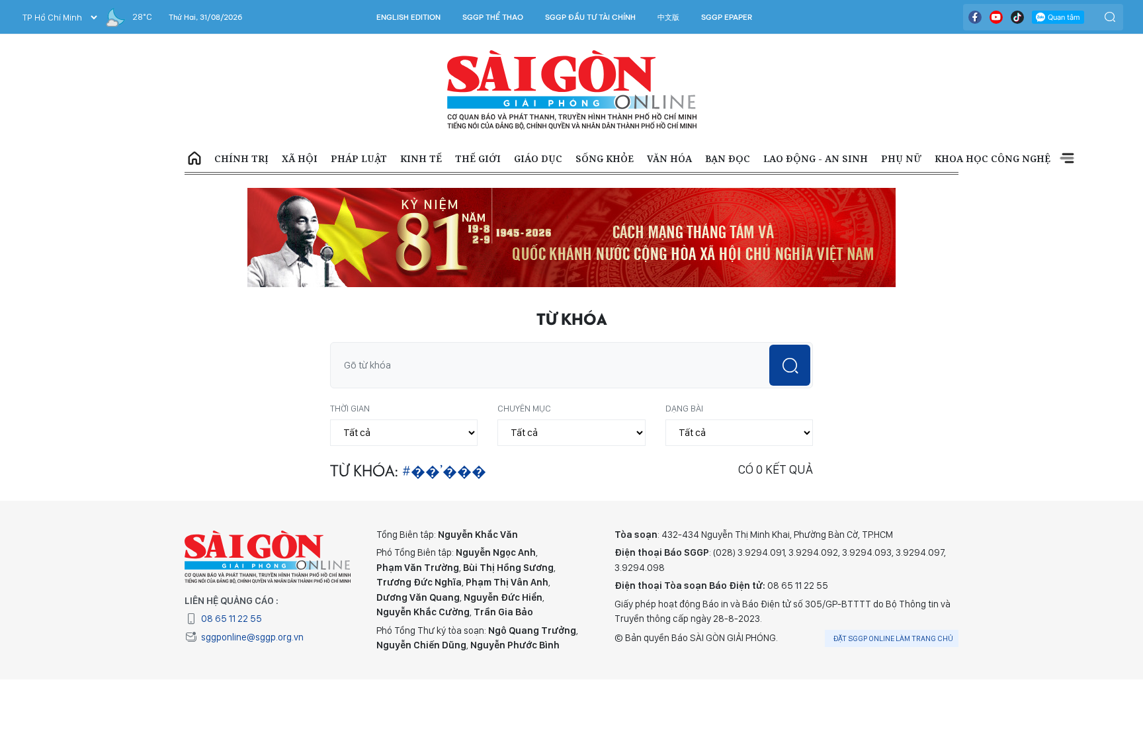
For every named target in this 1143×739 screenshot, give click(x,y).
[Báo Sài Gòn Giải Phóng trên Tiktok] (1017, 17)
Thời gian (350, 408)
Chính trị (241, 158)
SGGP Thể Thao (492, 17)
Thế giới (478, 158)
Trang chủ (194, 159)
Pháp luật (359, 158)
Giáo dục (538, 158)
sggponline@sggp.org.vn (252, 637)
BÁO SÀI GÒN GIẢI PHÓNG (572, 90)
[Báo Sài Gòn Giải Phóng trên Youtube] (996, 17)
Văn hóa (669, 158)
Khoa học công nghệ (992, 158)
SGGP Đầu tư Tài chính (590, 17)
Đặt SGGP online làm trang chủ (893, 638)
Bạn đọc (727, 158)
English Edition (408, 17)
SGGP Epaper (727, 17)
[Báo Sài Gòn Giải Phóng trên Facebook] (975, 17)
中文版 (668, 17)
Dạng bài (684, 408)
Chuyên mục (524, 408)
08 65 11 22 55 (231, 619)
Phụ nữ (901, 158)
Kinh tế (421, 158)
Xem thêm (1067, 159)
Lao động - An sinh (815, 158)
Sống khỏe (604, 158)
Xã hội (300, 158)
